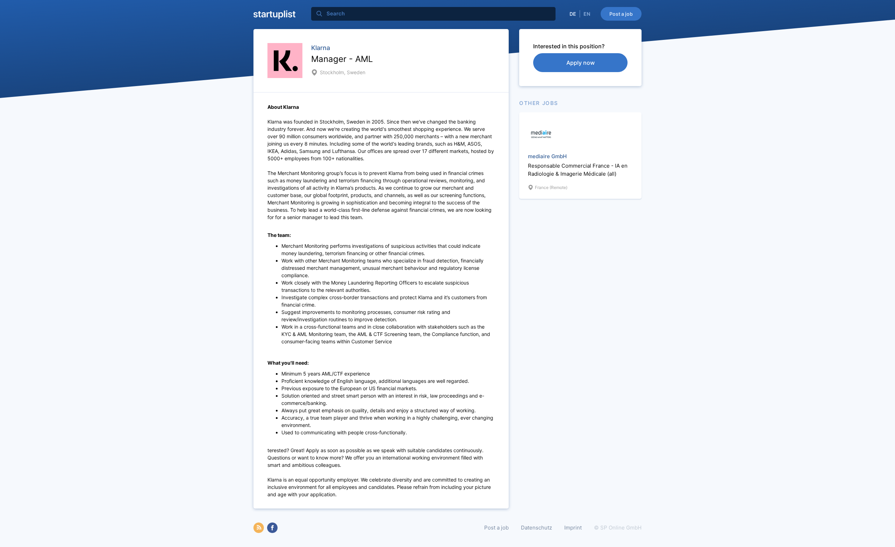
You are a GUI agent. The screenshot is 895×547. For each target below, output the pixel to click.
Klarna (320, 47)
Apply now (580, 62)
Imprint (573, 527)
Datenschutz (536, 527)
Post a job (621, 14)
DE (573, 14)
